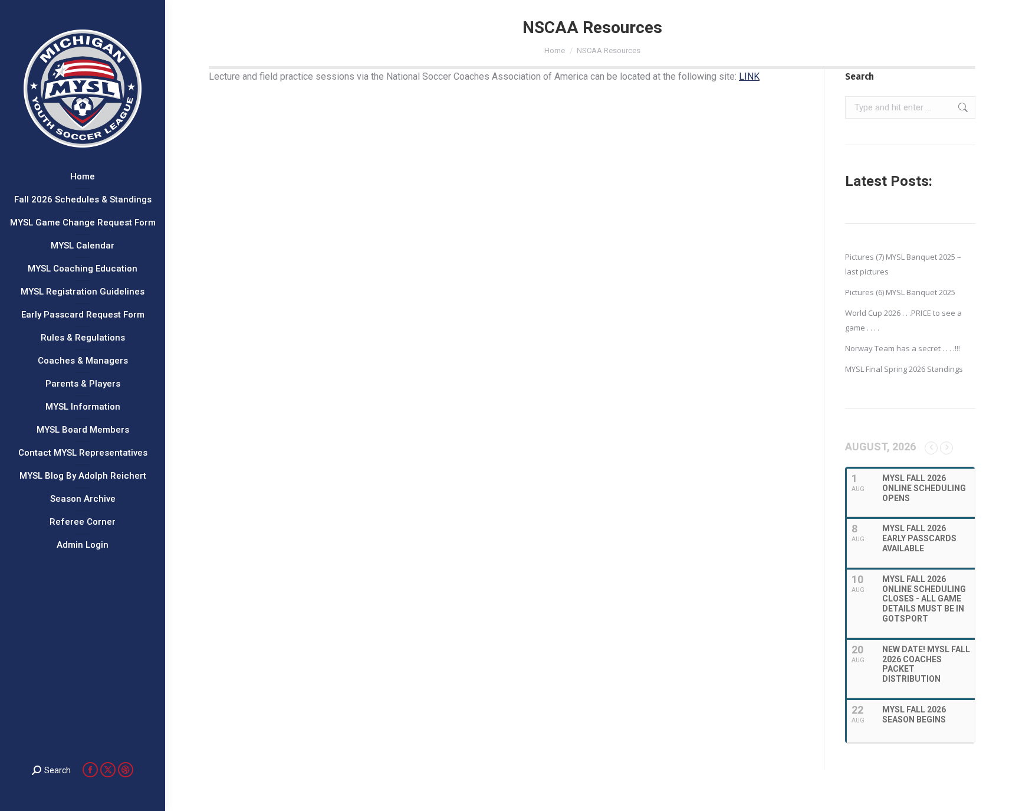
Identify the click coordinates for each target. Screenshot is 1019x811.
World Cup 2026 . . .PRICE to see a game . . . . (903, 320)
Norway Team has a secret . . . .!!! (902, 348)
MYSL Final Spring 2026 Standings (904, 369)
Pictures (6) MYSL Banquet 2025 (900, 292)
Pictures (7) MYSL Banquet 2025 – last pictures (903, 264)
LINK (749, 76)
